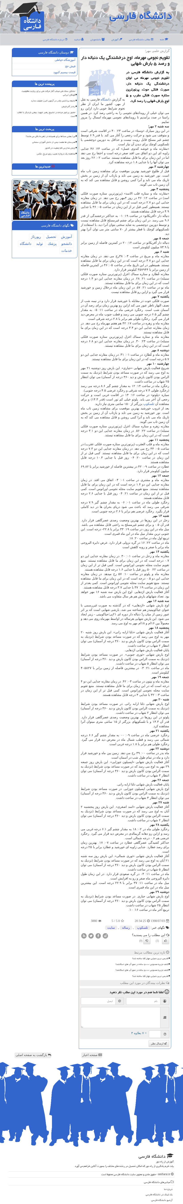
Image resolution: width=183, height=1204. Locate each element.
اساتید (77, 39)
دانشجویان (96, 39)
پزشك (52, 244)
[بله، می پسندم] (165, 940)
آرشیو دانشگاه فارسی (162, 1200)
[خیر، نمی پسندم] (146, 940)
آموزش (115, 39)
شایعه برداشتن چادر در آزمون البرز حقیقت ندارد (53, 100)
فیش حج (70, 66)
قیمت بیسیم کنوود (64, 72)
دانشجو (66, 244)
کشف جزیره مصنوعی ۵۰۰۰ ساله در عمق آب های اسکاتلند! (142, 964)
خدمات (66, 250)
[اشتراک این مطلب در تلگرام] (105, 935)
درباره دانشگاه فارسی (54, 39)
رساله (126, 927)
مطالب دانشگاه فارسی (140, 39)
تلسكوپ (148, 404)
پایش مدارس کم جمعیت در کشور (60, 148)
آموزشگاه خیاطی (65, 60)
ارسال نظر (157, 1043)
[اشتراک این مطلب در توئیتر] (91, 935)
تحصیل (51, 237)
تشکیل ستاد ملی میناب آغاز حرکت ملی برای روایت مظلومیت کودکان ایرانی (48, 93)
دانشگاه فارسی (141, 15)
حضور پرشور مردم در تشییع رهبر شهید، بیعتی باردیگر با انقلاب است (46, 114)
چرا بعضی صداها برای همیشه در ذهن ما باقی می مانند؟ (50, 136)
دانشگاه (106, 99)
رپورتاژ (36, 237)
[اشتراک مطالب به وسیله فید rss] (84, 935)
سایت (111, 927)
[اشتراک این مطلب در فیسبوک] (98, 935)
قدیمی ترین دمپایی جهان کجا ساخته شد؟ (150, 958)
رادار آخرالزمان (68, 106)
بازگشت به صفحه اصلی (32, 1055)
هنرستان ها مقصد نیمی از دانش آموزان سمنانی (53, 142)
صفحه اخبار (90, 1055)
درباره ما (168, 1189)
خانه (162, 39)
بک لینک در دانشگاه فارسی (159, 1194)
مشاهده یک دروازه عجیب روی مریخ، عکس (56, 154)
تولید (39, 244)
